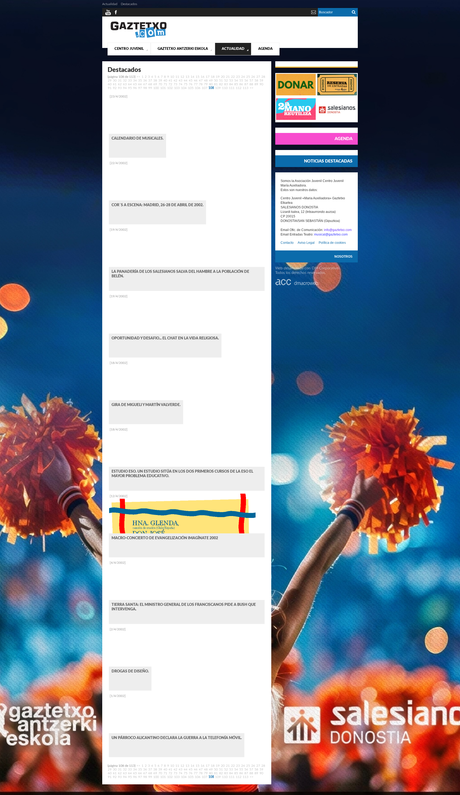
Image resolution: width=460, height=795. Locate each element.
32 (125, 80)
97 (140, 88)
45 (190, 80)
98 (145, 88)
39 (160, 80)
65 (135, 84)
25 (248, 76)
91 (110, 88)
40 (165, 80)
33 (130, 80)
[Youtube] (108, 14)
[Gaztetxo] (138, 37)
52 (226, 80)
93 (120, 88)
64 (130, 84)
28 (263, 76)
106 (197, 88)
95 (130, 88)
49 (211, 80)
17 (208, 76)
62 (120, 84)
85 (236, 84)
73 (175, 84)
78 (201, 84)
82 (221, 84)
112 (238, 88)
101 (163, 88)
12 (182, 76)
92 (115, 88)
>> (251, 88)
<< (138, 76)
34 (135, 80)
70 (160, 84)
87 (246, 84)
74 (180, 84)
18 (213, 76)
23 (238, 76)
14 (192, 76)
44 (185, 80)
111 (232, 88)
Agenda (265, 49)
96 (135, 88)
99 (150, 88)
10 (172, 76)
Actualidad (233, 49)
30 (115, 80)
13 (187, 76)
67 (145, 84)
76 (190, 84)
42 (175, 80)
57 (251, 80)
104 (184, 88)
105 (191, 88)
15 (197, 76)
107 (204, 88)
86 (241, 84)
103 (177, 88)
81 (216, 84)
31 (120, 80)
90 (261, 84)
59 (261, 80)
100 (156, 88)
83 (226, 84)
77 (196, 84)
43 (180, 80)
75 (185, 84)
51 (221, 80)
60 (110, 84)
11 (177, 76)
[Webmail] (313, 14)
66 (140, 84)
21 (228, 76)
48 (206, 80)
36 (145, 80)
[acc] (297, 284)
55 (241, 80)
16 (202, 76)
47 (201, 80)
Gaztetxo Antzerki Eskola (183, 49)
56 (246, 80)
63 (125, 84)
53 (231, 80)
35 (140, 80)
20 (223, 76)
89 (256, 84)
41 (170, 80)
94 (125, 88)
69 (155, 84)
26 (253, 76)
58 (256, 80)
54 (236, 80)
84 (231, 84)
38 (155, 80)
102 (170, 88)
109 (218, 88)
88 (251, 84)
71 (165, 84)
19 (218, 76)
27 (258, 76)
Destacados (129, 4)
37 (150, 80)
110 (225, 88)
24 (243, 76)
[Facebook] (116, 14)
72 (170, 84)
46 (196, 80)
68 (150, 84)
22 (233, 76)
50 (216, 80)
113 (245, 88)
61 (115, 84)
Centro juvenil (129, 49)
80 (211, 84)
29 (110, 80)
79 (206, 84)
